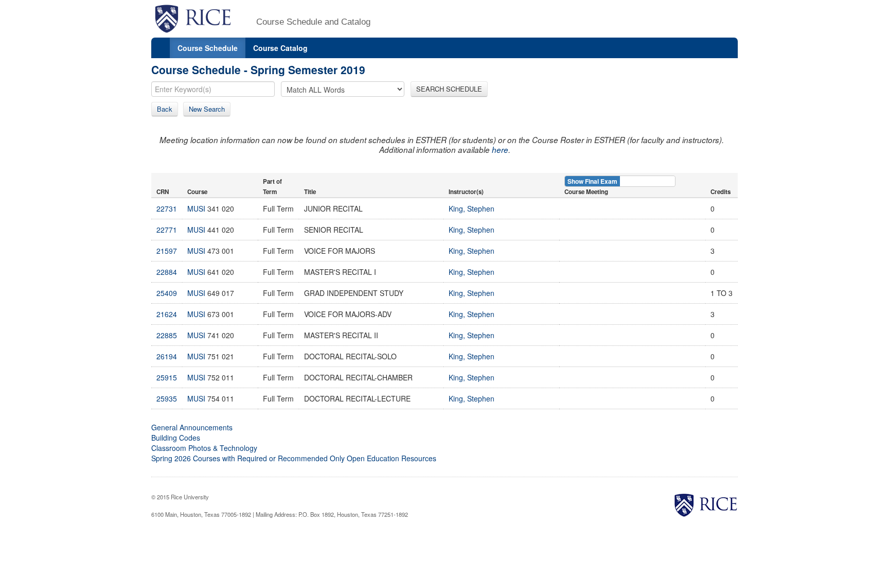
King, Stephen (471, 208)
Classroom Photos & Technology (204, 448)
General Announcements (192, 427)
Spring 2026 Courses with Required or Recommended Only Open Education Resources (293, 458)
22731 (166, 208)
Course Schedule (207, 48)
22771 (166, 229)
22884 (166, 272)
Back (164, 109)
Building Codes (175, 437)
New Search (207, 109)
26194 (166, 356)
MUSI (196, 208)
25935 (166, 398)
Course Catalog (280, 48)
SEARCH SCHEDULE (449, 89)
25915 (166, 377)
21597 (166, 251)
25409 (166, 293)
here (500, 149)
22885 (166, 335)
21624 (166, 314)
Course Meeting (586, 191)
